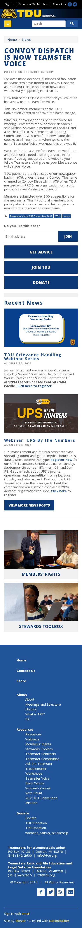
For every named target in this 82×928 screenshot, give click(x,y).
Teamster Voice (37, 778)
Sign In (9, 4)
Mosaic (20, 920)
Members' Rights (38, 744)
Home (12, 39)
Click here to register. (34, 386)
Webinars (32, 739)
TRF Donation (35, 828)
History (31, 709)
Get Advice (41, 252)
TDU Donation (36, 823)
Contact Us (59, 4)
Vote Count (33, 793)
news (66, 216)
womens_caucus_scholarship (46, 833)
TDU (57, 216)
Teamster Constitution (42, 759)
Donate (41, 282)
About (22, 694)
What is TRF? (35, 714)
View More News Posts (29, 505)
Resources (25, 729)
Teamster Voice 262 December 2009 (31, 216)
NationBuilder (59, 920)
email (26, 913)
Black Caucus (34, 783)
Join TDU (41, 267)
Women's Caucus (38, 788)
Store (21, 681)
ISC (27, 719)
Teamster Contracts (40, 754)
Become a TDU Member (33, 4)
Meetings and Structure (43, 704)
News (26, 39)
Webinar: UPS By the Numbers (39, 440)
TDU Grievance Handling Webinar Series (33, 356)
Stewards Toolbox (39, 749)
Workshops (33, 773)
